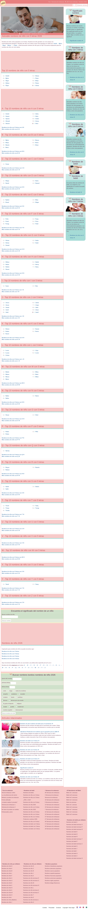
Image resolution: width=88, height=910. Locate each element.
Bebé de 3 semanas (71, 797)
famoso (5, 700)
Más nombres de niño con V (10, 544)
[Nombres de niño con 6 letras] (76, 132)
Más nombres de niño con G (10, 251)
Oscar (7, 415)
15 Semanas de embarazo (52, 814)
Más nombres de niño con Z (10, 604)
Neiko (7, 398)
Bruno (37, 140)
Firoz (36, 221)
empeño (5, 694)
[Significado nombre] (76, 19)
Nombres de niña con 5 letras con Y (12, 588)
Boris (36, 142)
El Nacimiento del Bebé (74, 790)
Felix (7, 219)
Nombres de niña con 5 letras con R (12, 473)
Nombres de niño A (28, 875)
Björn (60, 43)
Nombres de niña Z (7, 885)
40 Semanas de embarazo (52, 821)
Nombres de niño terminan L (31, 899)
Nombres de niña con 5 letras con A (12, 127)
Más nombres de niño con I (10, 291)
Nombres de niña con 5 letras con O (12, 418)
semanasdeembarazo (3, 3)
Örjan (16, 45)
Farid (7, 221)
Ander (37, 118)
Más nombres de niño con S (10, 494)
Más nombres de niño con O (10, 420)
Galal (36, 243)
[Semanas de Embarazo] (19, 33)
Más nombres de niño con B (10, 153)
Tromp (37, 508)
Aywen (8, 118)
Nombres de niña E (7, 883)
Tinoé (7, 505)
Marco (7, 376)
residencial (20, 706)
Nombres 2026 (83, 1)
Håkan (9, 45)
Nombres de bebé (26, 33)
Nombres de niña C (7, 878)
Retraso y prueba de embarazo (10, 797)
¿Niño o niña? (27, 800)
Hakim (7, 267)
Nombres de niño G (28, 902)
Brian (36, 145)
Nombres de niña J (7, 902)
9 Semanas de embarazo (52, 802)
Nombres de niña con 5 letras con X (12, 571)
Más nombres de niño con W (10, 559)
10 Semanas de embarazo (52, 800)
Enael (7, 202)
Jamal (7, 307)
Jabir (36, 307)
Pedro (7, 434)
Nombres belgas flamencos (52, 883)
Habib (37, 262)
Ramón (37, 467)
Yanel (7, 584)
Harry (36, 267)
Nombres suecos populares (52, 871)
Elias (36, 200)
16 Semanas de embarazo (52, 812)
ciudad (5, 706)
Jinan (37, 310)
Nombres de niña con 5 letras (31, 802)
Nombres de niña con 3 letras (31, 797)
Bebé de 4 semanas (71, 812)
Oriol (36, 415)
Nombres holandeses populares (53, 866)
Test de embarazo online (8, 792)
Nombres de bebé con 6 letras (31, 828)
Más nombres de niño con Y (10, 590)
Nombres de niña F (7, 875)
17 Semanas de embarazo (52, 824)
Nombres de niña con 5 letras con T (12, 514)
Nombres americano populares (53, 878)
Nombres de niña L (7, 873)
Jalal (7, 312)
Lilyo (36, 350)
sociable (22, 694)
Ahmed (8, 121)
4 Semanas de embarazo (52, 795)
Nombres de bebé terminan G (74, 858)
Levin (7, 350)
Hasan (7, 269)
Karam (37, 329)
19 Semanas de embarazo (52, 807)
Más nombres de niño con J (10, 318)
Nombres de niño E (28, 897)
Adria (36, 114)
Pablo (7, 431)
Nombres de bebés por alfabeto (76, 820)
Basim (7, 145)
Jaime (37, 302)
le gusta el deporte (8, 703)
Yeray (37, 584)
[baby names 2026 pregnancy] (83, 907)
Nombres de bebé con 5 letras (31, 824)
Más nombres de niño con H (10, 275)
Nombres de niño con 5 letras (10, 656)
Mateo (7, 374)
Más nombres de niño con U (10, 530)
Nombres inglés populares (52, 880)
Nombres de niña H (7, 895)
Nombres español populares (52, 873)
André (55, 43)
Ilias (36, 286)
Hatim (7, 264)
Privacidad (52, 907)
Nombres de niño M (28, 883)
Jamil (36, 312)
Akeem (8, 123)
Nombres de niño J (28, 873)
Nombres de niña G (7, 880)
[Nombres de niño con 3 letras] (76, 207)
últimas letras (5, 686)
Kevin (37, 331)
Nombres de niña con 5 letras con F (12, 227)
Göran (7, 243)
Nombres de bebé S (71, 846)
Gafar (37, 240)
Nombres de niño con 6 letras (10, 658)
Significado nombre (76, 40)
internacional (19, 710)
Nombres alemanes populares (53, 868)
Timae (7, 508)
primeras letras (6, 682)
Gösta (37, 85)
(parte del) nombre (7, 678)
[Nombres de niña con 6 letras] (76, 95)
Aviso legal (72, 907)
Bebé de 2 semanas (71, 800)
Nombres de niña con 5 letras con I (12, 289)
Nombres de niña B (7, 871)
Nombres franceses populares (53, 875)
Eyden (7, 200)
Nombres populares (51, 864)
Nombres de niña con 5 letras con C (12, 168)
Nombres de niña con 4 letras (31, 795)
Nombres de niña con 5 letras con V (12, 543)
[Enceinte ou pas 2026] (80, 907)
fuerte (13, 697)
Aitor (36, 123)
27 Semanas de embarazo (52, 819)
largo (10, 690)
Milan (37, 376)
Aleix (36, 116)
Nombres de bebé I (71, 851)
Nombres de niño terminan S (31, 880)
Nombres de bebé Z (71, 856)
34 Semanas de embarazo (52, 826)
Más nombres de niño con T (10, 516)
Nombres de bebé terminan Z (74, 843)
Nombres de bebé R (71, 836)
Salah (7, 486)
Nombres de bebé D (71, 834)
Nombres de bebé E (71, 831)
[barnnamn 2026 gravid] (86, 907)
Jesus (7, 302)
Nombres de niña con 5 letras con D (12, 187)
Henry (37, 264)
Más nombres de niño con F (10, 229)
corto (4, 690)
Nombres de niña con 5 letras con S (12, 493)
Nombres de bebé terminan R (74, 829)
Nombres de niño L (28, 887)
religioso (19, 703)
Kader (7, 331)
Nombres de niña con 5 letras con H (12, 273)
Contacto (59, 907)
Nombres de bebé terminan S (74, 824)
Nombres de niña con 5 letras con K (12, 337)
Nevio (37, 396)
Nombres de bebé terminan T (74, 839)
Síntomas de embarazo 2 (8, 807)
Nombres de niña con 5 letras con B (12, 151)
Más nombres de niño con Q (10, 456)
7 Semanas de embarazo (52, 809)
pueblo (12, 706)
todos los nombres (20, 690)
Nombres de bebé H (71, 853)
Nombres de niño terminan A (31, 890)
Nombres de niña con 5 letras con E (12, 206)
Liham (7, 355)
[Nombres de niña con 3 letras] (76, 56)
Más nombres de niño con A (10, 129)
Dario (36, 180)
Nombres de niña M (7, 892)
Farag (7, 223)
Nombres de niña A (7, 868)
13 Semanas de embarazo (52, 804)
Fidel (36, 223)
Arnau (37, 121)
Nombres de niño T (28, 895)
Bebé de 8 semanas (71, 795)
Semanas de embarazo (57, 1)
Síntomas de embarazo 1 (8, 804)
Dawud (37, 183)
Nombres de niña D (7, 866)
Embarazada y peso (7, 812)
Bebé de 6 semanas (71, 807)
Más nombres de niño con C (10, 169)
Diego (7, 180)
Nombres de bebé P (71, 841)
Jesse (7, 305)
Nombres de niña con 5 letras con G (12, 249)
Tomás (8, 510)
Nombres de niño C (28, 868)
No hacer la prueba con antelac (10, 809)
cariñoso (19, 697)
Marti (36, 374)
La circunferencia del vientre (9, 795)
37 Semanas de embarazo (52, 816)
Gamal (7, 245)
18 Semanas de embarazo (52, 828)
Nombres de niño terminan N (31, 885)
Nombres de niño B (28, 871)
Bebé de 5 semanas (71, 814)
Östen (37, 83)
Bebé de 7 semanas (71, 809)
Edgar (37, 202)
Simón (37, 486)
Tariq (36, 505)
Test (49, 1)
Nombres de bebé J (71, 848)
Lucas (7, 353)
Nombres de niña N (7, 887)
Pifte (36, 431)
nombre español (7, 710)
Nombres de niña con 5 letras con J (12, 316)
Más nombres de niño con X (10, 573)
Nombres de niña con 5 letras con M (12, 383)
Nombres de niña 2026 (29, 804)
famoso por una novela (16, 700)
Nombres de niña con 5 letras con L (12, 359)
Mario (7, 379)
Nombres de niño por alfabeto (33, 864)
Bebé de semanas (71, 802)
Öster (37, 78)
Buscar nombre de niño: (8, 614)
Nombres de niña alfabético (9, 899)
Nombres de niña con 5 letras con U (12, 528)
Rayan (7, 467)
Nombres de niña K (7, 890)
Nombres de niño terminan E (31, 878)
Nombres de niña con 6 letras (31, 821)
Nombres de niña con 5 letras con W (12, 557)
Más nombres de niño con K (10, 339)
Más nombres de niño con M (10, 385)
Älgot (4, 45)
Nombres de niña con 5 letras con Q (12, 454)
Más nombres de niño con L (10, 361)
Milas (36, 372)
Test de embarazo (7, 790)
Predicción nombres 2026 (30, 819)
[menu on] (67, 1)
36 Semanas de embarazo (52, 792)
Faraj (36, 219)
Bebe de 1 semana (71, 804)
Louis (37, 353)
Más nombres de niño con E (10, 208)
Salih (7, 489)
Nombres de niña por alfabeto (11, 864)
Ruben (8, 469)
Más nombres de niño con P (10, 439)
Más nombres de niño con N (10, 404)
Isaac (7, 286)
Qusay (7, 450)
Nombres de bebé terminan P (74, 827)
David (7, 183)
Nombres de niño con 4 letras (10, 653)
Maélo (7, 372)
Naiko (7, 396)
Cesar (7, 164)
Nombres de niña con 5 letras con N (12, 402)
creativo (5, 697)
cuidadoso (14, 694)
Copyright (66, 907)
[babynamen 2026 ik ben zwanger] (77, 907)
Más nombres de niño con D (10, 189)
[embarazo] (65, 1)
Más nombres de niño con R (10, 475)
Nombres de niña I (7, 897)
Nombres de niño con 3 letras (10, 651)
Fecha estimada (73, 1)
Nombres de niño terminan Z (31, 892)
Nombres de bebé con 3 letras (31, 826)
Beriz (7, 147)
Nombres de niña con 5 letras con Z (12, 602)
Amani (7, 116)
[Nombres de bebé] (76, 170)
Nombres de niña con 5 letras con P (12, 438)
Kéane (37, 76)
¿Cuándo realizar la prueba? (9, 802)
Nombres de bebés (28, 792)
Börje (36, 80)
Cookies (45, 907)
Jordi (7, 310)
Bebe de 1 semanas (71, 792)
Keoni (7, 333)
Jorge (37, 305)
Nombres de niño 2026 (29, 809)
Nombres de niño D (28, 866)
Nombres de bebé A (71, 822)
